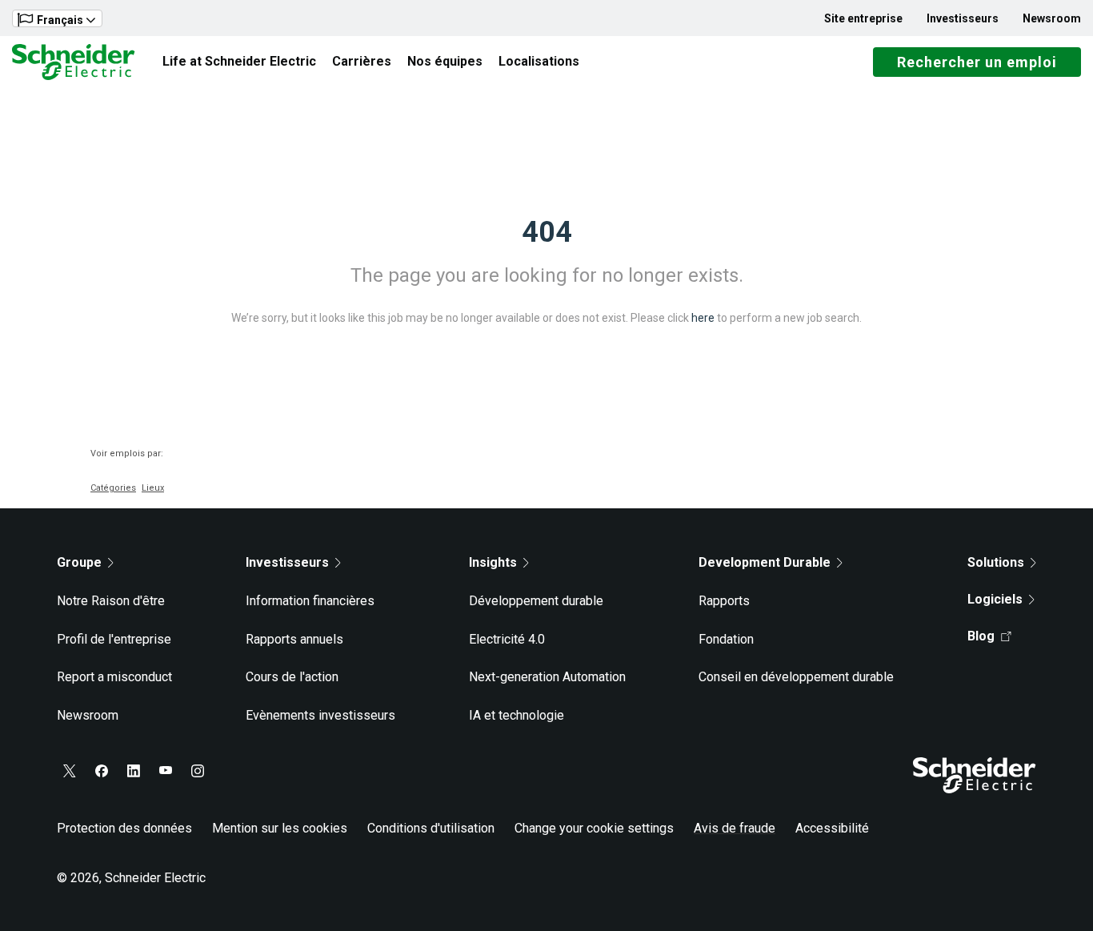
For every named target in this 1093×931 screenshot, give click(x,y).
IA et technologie (516, 715)
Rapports (724, 600)
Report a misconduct (114, 676)
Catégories (113, 488)
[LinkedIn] (133, 771)
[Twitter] (69, 771)
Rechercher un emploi (977, 62)
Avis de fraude (734, 828)
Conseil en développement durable (796, 676)
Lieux (153, 488)
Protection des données (124, 828)
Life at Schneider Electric (239, 61)
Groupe (79, 562)
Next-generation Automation (547, 676)
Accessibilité (832, 828)
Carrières (361, 61)
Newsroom (1052, 18)
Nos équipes (444, 61)
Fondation (726, 639)
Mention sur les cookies (279, 828)
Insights (493, 562)
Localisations (538, 61)
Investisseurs (963, 18)
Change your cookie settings (594, 828)
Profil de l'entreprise (114, 639)
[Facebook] (101, 771)
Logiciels (995, 599)
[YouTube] (165, 771)
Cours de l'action (292, 676)
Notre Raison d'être (111, 600)
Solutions (995, 562)
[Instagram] (197, 771)
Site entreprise (863, 18)
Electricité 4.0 (507, 639)
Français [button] (60, 20)
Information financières (310, 600)
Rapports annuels (294, 639)
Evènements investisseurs (320, 715)
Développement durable (536, 600)
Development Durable (765, 562)
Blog (981, 636)
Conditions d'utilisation (430, 828)
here (703, 317)
